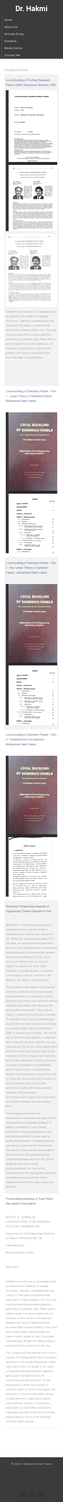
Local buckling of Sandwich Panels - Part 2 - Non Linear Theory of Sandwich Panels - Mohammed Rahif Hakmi (31, 567)
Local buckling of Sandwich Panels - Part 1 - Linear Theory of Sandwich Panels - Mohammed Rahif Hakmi (31, 396)
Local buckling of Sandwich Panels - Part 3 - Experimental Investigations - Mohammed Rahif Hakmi (31, 739)
